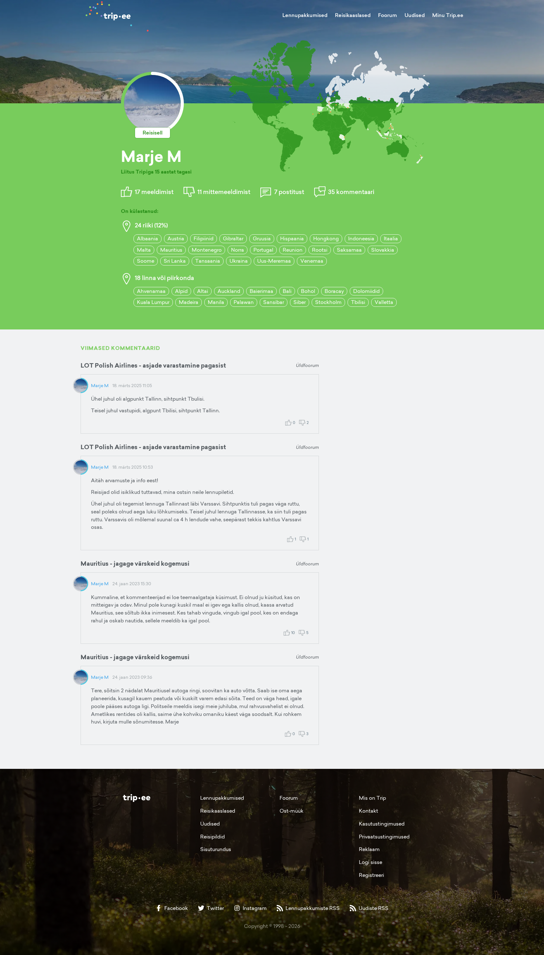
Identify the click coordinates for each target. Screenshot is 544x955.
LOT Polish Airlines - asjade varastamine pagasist (153, 365)
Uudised (415, 15)
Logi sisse (370, 862)
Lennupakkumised (304, 15)
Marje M (100, 385)
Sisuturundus (215, 849)
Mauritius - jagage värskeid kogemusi (135, 563)
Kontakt (368, 810)
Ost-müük (291, 810)
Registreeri (371, 875)
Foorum (387, 15)
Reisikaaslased (353, 15)
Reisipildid (212, 836)
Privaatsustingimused (384, 836)
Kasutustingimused (382, 823)
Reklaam (369, 849)
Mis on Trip (372, 797)
